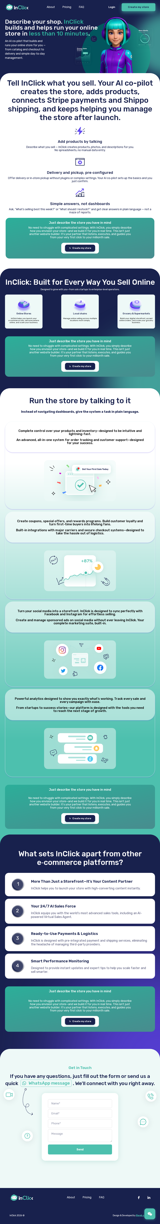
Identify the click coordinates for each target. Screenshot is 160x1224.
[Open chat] (149, 1213)
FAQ (81, 7)
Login (112, 7)
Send (80, 1149)
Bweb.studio (143, 1215)
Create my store (138, 7)
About (51, 7)
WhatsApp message (49, 1083)
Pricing (66, 7)
